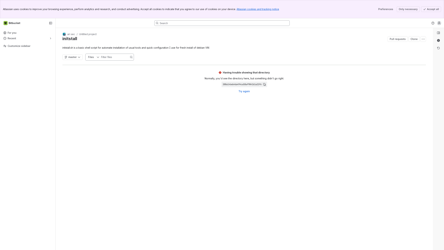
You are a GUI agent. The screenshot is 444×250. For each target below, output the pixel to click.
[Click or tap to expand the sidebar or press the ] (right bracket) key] (430, 154)
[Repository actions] (423, 39)
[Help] (433, 23)
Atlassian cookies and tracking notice (258, 9)
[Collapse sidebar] (50, 23)
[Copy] (264, 84)
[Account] (439, 23)
